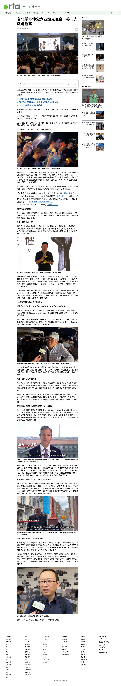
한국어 (45, 646)
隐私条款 (83, 652)
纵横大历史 (28, 675)
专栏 (48, 13)
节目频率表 (65, 649)
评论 (42, 13)
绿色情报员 (28, 654)
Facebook (64, 641)
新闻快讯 (27, 13)
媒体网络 (8, 662)
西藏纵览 (27, 662)
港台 (7, 652)
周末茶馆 (27, 672)
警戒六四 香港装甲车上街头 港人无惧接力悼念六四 (38, 102)
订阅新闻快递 (65, 652)
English (45, 662)
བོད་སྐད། (45, 654)
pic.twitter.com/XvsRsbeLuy (40, 202)
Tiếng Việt (46, 659)
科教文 (8, 654)
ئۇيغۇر (45, 657)
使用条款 (83, 654)
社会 (7, 659)
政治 (7, 649)
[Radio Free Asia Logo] (22, 6)
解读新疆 (27, 644)
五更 (26, 639)
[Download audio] (75, 83)
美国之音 (83, 664)
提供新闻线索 (65, 654)
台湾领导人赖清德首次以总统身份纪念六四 (35, 99)
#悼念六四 (59, 196)
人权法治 (8, 657)
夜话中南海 (28, 664)
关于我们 (83, 639)
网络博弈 (27, 657)
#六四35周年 (62, 193)
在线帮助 (83, 641)
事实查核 (67, 13)
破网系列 (83, 646)
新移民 (26, 659)
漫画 (60, 13)
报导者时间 (28, 641)
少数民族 (8, 664)
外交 (7, 644)
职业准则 (83, 649)
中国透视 (27, 667)
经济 (7, 646)
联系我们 (83, 644)
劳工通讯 (27, 652)
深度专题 (35, 13)
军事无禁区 (28, 649)
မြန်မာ (45, 644)
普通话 (45, 639)
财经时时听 (28, 646)
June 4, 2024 (52, 205)
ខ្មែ (44, 652)
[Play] (21, 84)
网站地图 (83, 657)
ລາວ (44, 649)
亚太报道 (18, 13)
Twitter (64, 644)
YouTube (64, 639)
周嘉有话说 (28, 669)
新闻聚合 (64, 646)
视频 (54, 13)
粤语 (44, 641)
